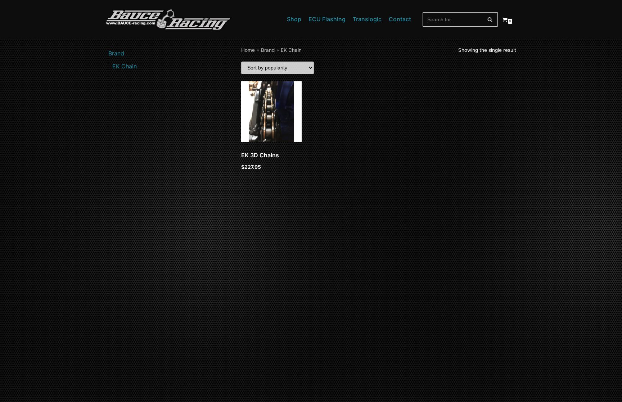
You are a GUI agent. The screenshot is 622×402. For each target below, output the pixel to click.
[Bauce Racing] (169, 19)
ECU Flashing (327, 19)
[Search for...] (460, 19)
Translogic (367, 19)
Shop (294, 19)
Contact (400, 19)
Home (248, 50)
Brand (268, 50)
